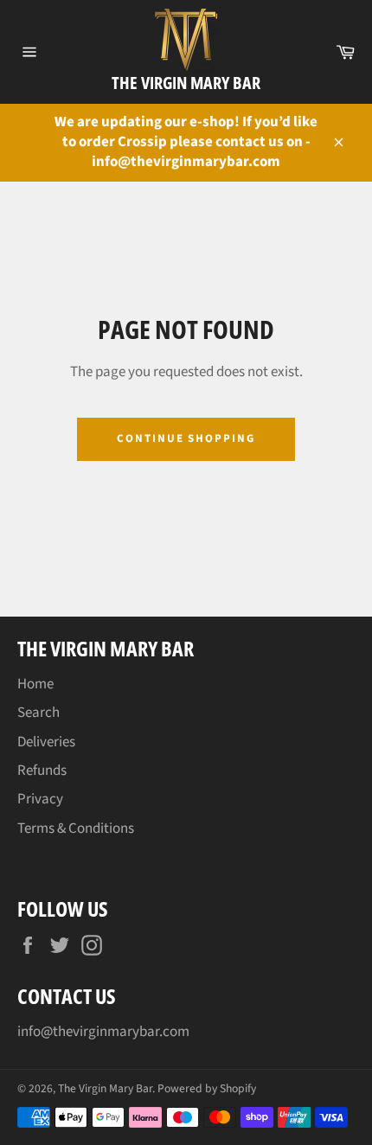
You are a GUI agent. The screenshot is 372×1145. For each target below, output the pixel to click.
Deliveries (46, 742)
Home (35, 684)
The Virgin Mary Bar (186, 82)
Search (38, 712)
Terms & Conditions (75, 828)
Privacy (40, 799)
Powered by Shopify (206, 1088)
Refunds (42, 770)
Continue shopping (186, 438)
